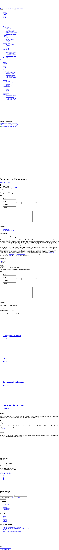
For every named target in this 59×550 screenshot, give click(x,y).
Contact (4, 17)
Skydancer (8, 47)
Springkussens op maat (11, 52)
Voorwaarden (3, 548)
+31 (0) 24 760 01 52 (5, 472)
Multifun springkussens (11, 34)
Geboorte (8, 45)
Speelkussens (9, 41)
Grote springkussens (10, 31)
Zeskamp (8, 40)
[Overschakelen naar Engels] (6, 3)
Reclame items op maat (11, 56)
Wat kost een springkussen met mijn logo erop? (13, 527)
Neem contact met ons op (3, 445)
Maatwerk (5, 50)
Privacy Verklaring (16, 497)
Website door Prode (4, 549)
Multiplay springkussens (11, 32)
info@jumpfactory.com (17, 8)
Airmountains (6, 49)
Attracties (5, 36)
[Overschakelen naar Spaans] (6, 5)
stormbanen (11, 254)
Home (4, 12)
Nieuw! (4, 26)
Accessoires (5, 57)
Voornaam (18, 203)
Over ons (5, 13)
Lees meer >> (3, 418)
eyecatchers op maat (20, 254)
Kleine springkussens (10, 28)
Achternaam (38, 203)
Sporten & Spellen (10, 39)
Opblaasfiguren (6, 43)
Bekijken (6, 338)
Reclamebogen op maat (11, 54)
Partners (5, 520)
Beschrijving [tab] (6, 229)
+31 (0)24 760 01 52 (6, 8)
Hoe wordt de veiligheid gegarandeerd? (12, 531)
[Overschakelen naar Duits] (6, 4)
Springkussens (6, 27)
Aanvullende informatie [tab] (8, 230)
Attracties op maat (10, 53)
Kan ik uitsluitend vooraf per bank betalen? (12, 529)
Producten (2, 182)
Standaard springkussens (11, 30)
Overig (7, 48)
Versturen (3, 226)
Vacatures (5, 521)
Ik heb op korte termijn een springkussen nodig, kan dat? (16, 528)
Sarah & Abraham (10, 44)
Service (4, 14)
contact (9, 255)
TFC (1, 261)
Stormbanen (5, 35)
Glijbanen (8, 37)
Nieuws (4, 16)
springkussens (51, 252)
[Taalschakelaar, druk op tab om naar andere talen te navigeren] (3, 1)
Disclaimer (8, 548)
